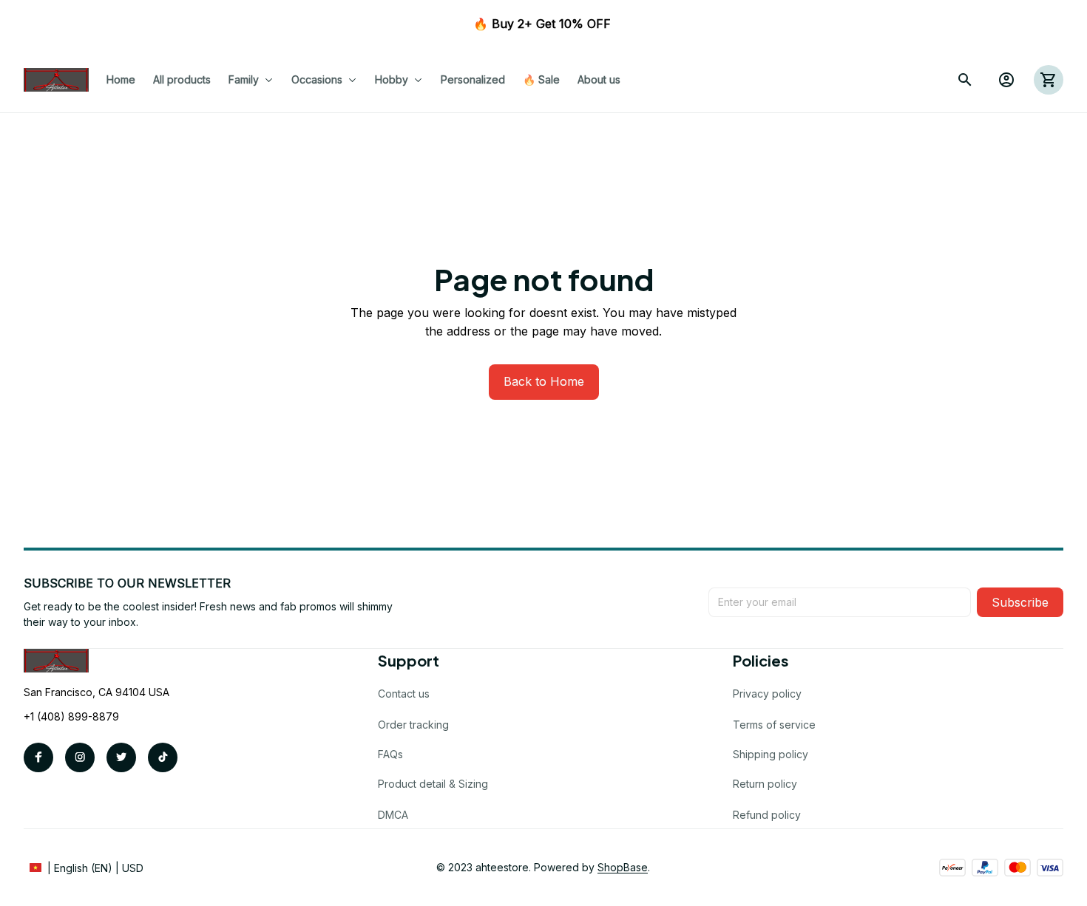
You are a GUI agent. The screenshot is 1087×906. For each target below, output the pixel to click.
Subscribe (1020, 602)
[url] (622, 867)
